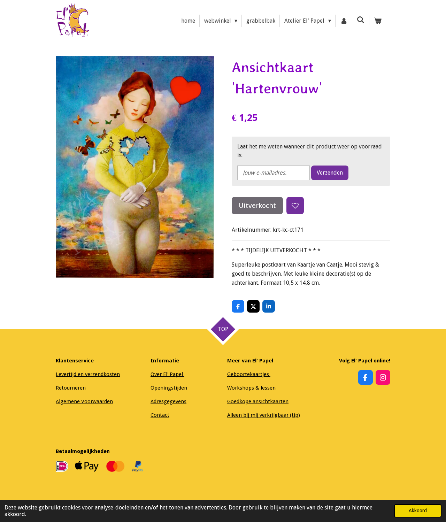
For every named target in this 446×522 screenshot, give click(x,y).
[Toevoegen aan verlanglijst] (295, 205)
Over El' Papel (167, 374)
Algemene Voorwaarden (84, 401)
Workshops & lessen (251, 388)
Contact (160, 415)
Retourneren (71, 388)
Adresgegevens (168, 401)
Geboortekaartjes (248, 374)
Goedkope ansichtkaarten (258, 401)
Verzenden (330, 172)
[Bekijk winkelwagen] (377, 21)
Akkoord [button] (418, 510)
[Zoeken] (360, 20)
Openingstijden (169, 388)
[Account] (344, 21)
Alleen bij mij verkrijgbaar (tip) (263, 415)
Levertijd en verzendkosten (88, 374)
